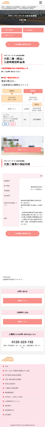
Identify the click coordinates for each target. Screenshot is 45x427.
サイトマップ (32, 420)
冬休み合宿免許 (10, 384)
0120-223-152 (22, 342)
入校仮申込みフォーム (12, 401)
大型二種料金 (9, 30)
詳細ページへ (22, 150)
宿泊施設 (30, 30)
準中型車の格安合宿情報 (13, 375)
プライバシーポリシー (16, 420)
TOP (6, 366)
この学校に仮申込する (22, 44)
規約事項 (8, 406)
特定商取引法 (9, 410)
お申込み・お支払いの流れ (14, 397)
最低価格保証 (9, 392)
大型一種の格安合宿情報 (13, 379)
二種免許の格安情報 (11, 388)
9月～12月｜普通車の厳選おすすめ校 (17, 371)
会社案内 (8, 414)
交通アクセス (9, 35)
